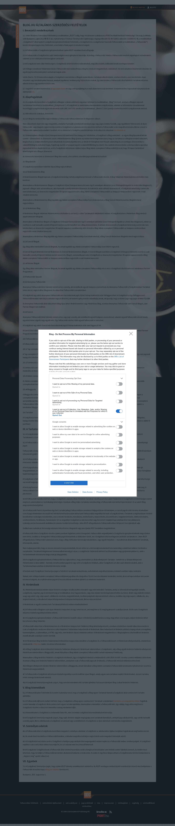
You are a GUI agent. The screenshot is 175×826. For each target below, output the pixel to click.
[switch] (119, 384)
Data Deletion (73, 492)
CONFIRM (69, 483)
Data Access (87, 492)
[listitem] (87, 378)
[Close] (131, 334)
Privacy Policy (102, 492)
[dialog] (87, 413)
